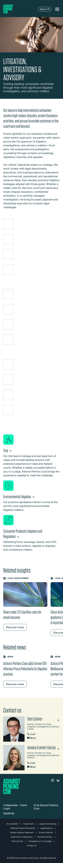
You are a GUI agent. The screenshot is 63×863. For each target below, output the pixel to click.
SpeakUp (8, 813)
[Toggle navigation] (57, 9)
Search (43, 9)
